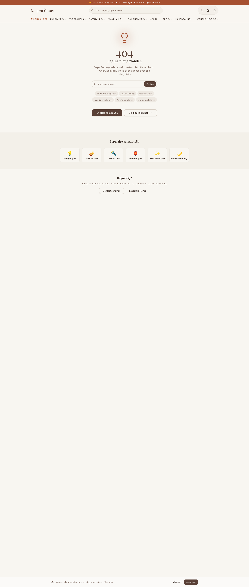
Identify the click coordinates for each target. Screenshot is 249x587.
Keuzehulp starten (137, 190)
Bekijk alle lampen (139, 112)
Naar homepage (109, 112)
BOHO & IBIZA (40, 19)
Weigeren (177, 582)
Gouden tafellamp (146, 100)
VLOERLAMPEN (76, 19)
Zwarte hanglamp (125, 100)
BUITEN (166, 19)
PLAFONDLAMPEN (136, 19)
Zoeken (150, 84)
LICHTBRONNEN (184, 19)
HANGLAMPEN (57, 19)
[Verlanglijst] (214, 10)
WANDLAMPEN (115, 19)
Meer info (108, 582)
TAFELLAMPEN (96, 19)
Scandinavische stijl (103, 100)
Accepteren (191, 582)
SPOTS (153, 19)
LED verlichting (128, 93)
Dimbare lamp (145, 93)
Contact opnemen (111, 190)
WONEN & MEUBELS (206, 19)
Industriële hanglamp (106, 93)
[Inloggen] (202, 10)
